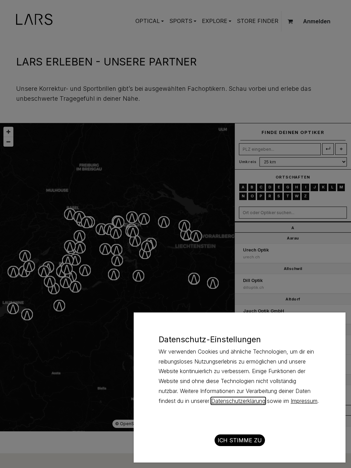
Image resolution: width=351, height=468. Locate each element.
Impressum (304, 400)
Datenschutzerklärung (238, 400)
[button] (240, 440)
